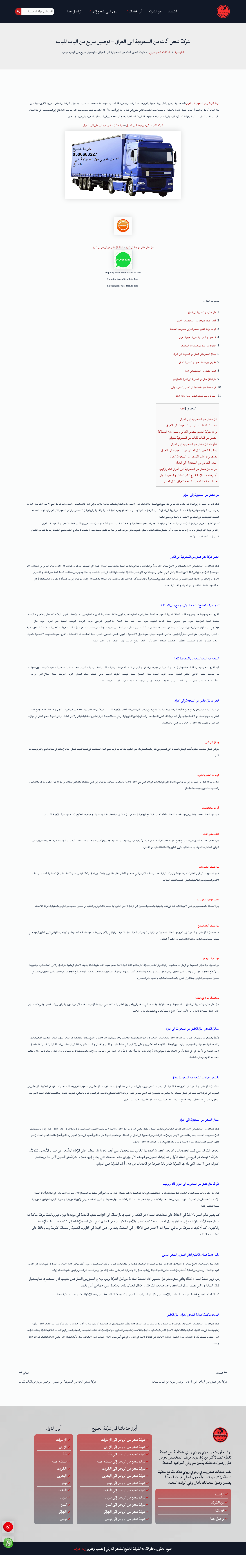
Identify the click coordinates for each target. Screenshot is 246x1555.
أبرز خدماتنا (135, 11)
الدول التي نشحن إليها (105, 11)
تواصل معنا (74, 11)
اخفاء (182, 408)
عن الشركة (155, 11)
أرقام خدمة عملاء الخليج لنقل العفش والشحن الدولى (188, 475)
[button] (123, 301)
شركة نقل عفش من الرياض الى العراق (103, 125)
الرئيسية (173, 11)
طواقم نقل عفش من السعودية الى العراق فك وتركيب (188, 469)
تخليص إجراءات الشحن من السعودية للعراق (193, 456)
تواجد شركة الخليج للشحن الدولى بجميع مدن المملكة (187, 432)
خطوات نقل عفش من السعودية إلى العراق (194, 444)
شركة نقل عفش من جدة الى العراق (144, 125)
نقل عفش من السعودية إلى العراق (198, 419)
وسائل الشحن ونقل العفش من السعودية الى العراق (189, 450)
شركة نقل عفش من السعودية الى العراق (202, 103)
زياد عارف (80, 1548)
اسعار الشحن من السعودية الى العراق (196, 462)
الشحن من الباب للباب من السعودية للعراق (193, 438)
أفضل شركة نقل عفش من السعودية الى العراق (191, 425)
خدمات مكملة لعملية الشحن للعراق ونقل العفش (190, 481)
